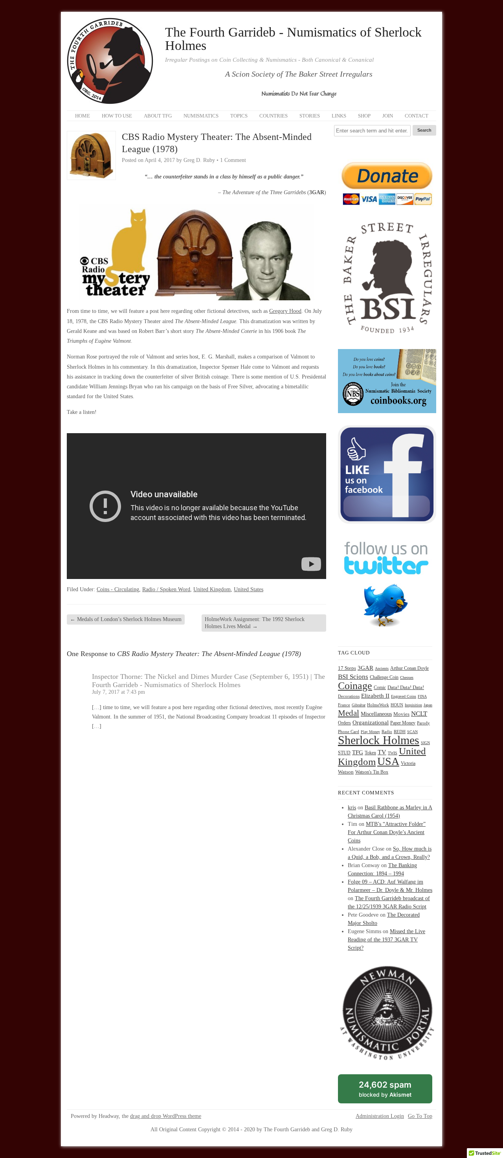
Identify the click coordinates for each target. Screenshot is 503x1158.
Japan (428, 705)
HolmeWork (378, 705)
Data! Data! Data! (405, 687)
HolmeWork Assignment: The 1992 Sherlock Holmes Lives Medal (255, 622)
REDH (400, 731)
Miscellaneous (376, 714)
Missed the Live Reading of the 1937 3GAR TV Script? (386, 939)
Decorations (349, 696)
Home (82, 116)
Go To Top (420, 1116)
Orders (344, 723)
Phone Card (348, 732)
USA (388, 761)
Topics (239, 116)
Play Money (370, 732)
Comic (380, 687)
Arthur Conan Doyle (409, 668)
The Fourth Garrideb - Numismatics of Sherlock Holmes (293, 39)
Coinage (355, 685)
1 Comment (233, 160)
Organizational (370, 722)
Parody (423, 723)
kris (352, 808)
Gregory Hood (285, 311)
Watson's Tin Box (371, 772)
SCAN (412, 732)
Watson (346, 772)
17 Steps (347, 668)
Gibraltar (358, 705)
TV (382, 752)
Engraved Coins (403, 696)
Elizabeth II (375, 696)
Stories (309, 116)
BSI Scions (353, 676)
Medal (348, 713)
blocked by (394, 1091)
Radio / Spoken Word (166, 589)
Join (387, 116)
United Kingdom (212, 589)
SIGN (425, 743)
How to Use (117, 116)
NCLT (419, 713)
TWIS (392, 753)
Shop (364, 116)
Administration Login (380, 1116)
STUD (344, 752)
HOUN (397, 704)
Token (370, 752)
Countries (273, 116)
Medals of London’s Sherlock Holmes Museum (126, 619)
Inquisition (413, 705)
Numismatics (201, 116)
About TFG (158, 116)
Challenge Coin (384, 677)
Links (339, 116)
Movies (401, 714)
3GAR (365, 668)
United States (248, 589)
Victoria (408, 763)
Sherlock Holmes (378, 739)
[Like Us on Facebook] (387, 522)
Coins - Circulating (118, 589)
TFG (357, 752)
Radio (387, 731)
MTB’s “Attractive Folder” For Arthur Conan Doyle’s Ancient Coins (387, 832)
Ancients (382, 668)
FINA (422, 696)
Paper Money (402, 723)
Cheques (406, 677)
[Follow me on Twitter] (387, 632)
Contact (416, 116)
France (344, 705)
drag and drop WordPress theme (165, 1116)
